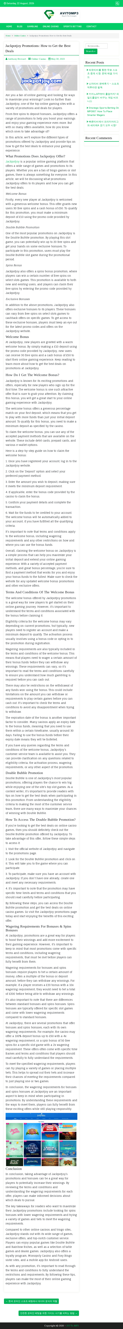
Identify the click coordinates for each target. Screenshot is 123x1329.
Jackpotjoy (13, 161)
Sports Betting (72, 26)
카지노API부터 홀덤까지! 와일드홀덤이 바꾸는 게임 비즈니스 (103, 98)
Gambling (32, 26)
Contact (91, 26)
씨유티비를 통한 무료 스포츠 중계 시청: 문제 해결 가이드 (102, 74)
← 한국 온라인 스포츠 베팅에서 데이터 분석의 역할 (31, 1301)
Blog (19, 26)
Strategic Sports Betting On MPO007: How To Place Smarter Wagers (103, 111)
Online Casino (51, 26)
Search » (90, 51)
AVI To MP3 (72, 1325)
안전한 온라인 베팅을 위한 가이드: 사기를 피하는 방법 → (48, 1313)
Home (9, 26)
